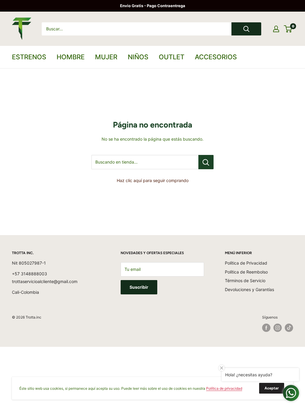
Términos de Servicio (245, 280)
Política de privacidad (224, 388)
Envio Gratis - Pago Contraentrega (152, 5)
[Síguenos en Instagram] (277, 328)
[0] (288, 28)
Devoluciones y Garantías (249, 289)
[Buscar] (246, 28)
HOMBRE (71, 57)
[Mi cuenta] (276, 29)
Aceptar (271, 388)
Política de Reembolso (246, 271)
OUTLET (171, 57)
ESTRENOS (29, 57)
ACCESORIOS (216, 57)
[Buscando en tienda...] (206, 162)
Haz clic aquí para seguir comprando (153, 180)
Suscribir (139, 287)
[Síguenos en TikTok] (289, 328)
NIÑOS (138, 57)
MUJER (106, 57)
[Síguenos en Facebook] (266, 328)
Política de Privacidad (246, 262)
